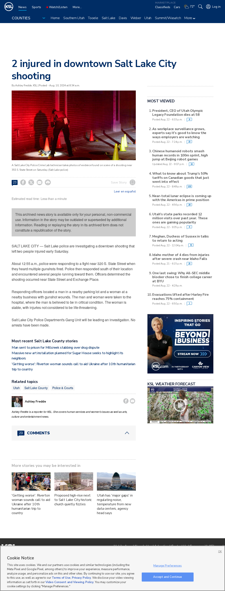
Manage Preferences (167, 566)
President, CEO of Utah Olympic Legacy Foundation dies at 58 (177, 113)
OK (220, 551)
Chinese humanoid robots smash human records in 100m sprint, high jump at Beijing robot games (180, 155)
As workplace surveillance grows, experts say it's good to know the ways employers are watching (179, 133)
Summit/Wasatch (168, 18)
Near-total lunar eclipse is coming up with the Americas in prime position (181, 198)
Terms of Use (61, 578)
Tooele (93, 18)
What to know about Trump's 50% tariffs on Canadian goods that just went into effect (180, 178)
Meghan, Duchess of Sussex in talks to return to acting (180, 238)
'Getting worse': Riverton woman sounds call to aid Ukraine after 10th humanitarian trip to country (31, 504)
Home (55, 18)
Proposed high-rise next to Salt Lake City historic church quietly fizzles (73, 500)
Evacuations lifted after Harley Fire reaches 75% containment (180, 297)
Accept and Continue (167, 577)
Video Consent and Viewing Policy (69, 582)
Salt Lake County (36, 388)
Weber (136, 18)
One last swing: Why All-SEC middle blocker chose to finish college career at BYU (182, 277)
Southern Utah (73, 18)
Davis (123, 18)
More (188, 18)
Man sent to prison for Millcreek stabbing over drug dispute (56, 347)
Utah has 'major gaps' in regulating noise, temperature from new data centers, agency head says (115, 504)
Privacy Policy (81, 578)
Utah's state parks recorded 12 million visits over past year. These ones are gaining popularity (179, 218)
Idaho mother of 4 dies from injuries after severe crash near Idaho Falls (180, 257)
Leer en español (125, 191)
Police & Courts (62, 388)
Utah (147, 18)
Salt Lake (108, 18)
